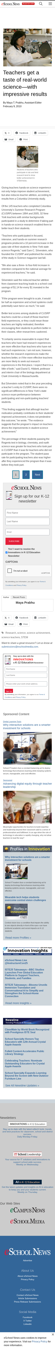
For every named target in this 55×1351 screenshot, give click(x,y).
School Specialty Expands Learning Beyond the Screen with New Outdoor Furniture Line (26, 1076)
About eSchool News (28, 1276)
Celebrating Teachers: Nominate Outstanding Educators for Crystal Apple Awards (25, 1063)
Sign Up (9, 691)
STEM (24, 637)
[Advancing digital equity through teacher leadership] (27, 822)
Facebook (27, 1317)
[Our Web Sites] (27, 1209)
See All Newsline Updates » (22, 1085)
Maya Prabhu (25, 602)
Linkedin (28, 1324)
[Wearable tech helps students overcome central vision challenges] (16, 918)
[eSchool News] (11, 4)
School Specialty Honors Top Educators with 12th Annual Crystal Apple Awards (25, 1042)
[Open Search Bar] (41, 4)
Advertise (27, 1260)
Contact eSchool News (27, 1295)
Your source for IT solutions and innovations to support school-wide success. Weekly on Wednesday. (27, 1162)
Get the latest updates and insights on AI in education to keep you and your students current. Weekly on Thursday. (27, 1189)
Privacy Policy (21, 585)
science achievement (38, 633)
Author (6, 597)
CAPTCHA (12, 562)
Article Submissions (27, 1298)
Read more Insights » (18, 1003)
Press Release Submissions (27, 1301)
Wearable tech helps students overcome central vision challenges (25, 898)
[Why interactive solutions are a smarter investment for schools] (27, 763)
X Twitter (27, 1320)
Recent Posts (19, 597)
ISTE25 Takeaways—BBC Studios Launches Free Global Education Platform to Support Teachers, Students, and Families (24, 974)
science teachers (11, 637)
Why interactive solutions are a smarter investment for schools (27, 726)
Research (11, 633)
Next (37, 474)
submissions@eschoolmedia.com (20, 646)
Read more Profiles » (18, 937)
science (21, 633)
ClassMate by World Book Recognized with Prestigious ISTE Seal (27, 1031)
